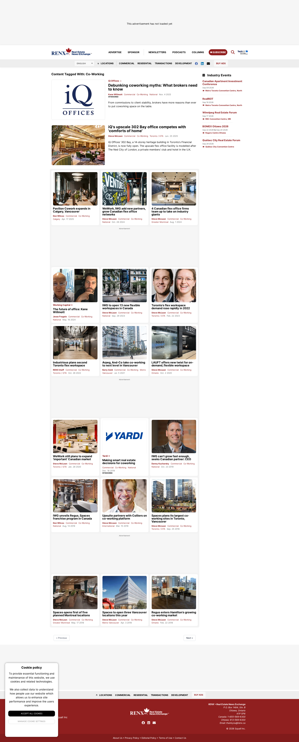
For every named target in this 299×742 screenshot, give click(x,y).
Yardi (105, 456)
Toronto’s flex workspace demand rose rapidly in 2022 (171, 307)
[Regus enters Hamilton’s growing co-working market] (174, 592)
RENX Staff (58, 370)
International (108, 526)
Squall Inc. (240, 728)
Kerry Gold (107, 370)
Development (183, 63)
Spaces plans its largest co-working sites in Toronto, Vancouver (170, 518)
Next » (189, 638)
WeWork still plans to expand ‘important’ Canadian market (72, 458)
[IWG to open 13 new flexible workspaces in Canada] (124, 285)
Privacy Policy (132, 738)
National (153, 94)
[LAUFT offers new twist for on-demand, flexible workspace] (174, 342)
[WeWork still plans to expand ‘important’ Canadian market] (75, 436)
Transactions (163, 63)
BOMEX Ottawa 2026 (215, 126)
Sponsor (133, 52)
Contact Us (180, 738)
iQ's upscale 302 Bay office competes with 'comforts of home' (147, 129)
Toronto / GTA (156, 136)
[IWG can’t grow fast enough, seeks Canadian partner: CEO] (174, 436)
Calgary (56, 219)
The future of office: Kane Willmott (70, 311)
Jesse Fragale (60, 316)
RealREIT (207, 98)
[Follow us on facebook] (198, 63)
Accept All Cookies (31, 713)
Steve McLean (115, 136)
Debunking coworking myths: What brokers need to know (152, 87)
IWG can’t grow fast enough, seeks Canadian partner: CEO (171, 458)
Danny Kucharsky (160, 463)
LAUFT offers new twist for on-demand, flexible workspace (172, 364)
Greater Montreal (160, 222)
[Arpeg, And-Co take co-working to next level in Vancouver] (124, 343)
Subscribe (219, 52)
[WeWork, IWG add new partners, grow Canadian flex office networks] (124, 189)
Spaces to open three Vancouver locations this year (124, 614)
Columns (198, 52)
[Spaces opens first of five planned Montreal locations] (75, 592)
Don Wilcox (58, 216)
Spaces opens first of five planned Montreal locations (71, 614)
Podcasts (179, 52)
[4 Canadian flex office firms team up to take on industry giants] (174, 188)
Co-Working (142, 94)
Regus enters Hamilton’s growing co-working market (174, 614)
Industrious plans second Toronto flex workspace (70, 364)
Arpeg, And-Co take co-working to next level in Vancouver (123, 364)
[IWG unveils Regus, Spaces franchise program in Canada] (75, 496)
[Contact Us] (210, 63)
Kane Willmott (115, 94)
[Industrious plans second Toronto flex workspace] (75, 342)
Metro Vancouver (110, 622)
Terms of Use (165, 738)
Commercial (126, 63)
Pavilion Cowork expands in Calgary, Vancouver (71, 210)
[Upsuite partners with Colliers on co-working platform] (124, 496)
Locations (107, 63)
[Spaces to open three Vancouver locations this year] (124, 592)
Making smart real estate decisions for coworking (119, 461)
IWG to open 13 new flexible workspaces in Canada (121, 307)
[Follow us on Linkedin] (204, 63)
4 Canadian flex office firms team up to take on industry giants (170, 211)
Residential (145, 63)
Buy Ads (221, 63)
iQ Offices (114, 81)
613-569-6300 (237, 719)
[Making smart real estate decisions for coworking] (124, 436)
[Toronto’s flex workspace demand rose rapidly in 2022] (174, 285)
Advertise (114, 52)
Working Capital (62, 305)
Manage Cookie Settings (31, 721)
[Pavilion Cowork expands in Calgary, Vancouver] (75, 188)
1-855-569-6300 (236, 716)
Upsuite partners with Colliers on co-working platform (124, 517)
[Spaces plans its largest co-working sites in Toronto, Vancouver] (174, 496)
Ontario (155, 373)
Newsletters (157, 52)
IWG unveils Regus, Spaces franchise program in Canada (72, 517)
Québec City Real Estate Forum (221, 140)
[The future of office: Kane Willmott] (75, 285)
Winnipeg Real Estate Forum (219, 112)
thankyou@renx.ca (235, 723)
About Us (117, 738)
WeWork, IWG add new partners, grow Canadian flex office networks (124, 211)
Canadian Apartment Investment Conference (222, 83)
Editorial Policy (149, 738)
